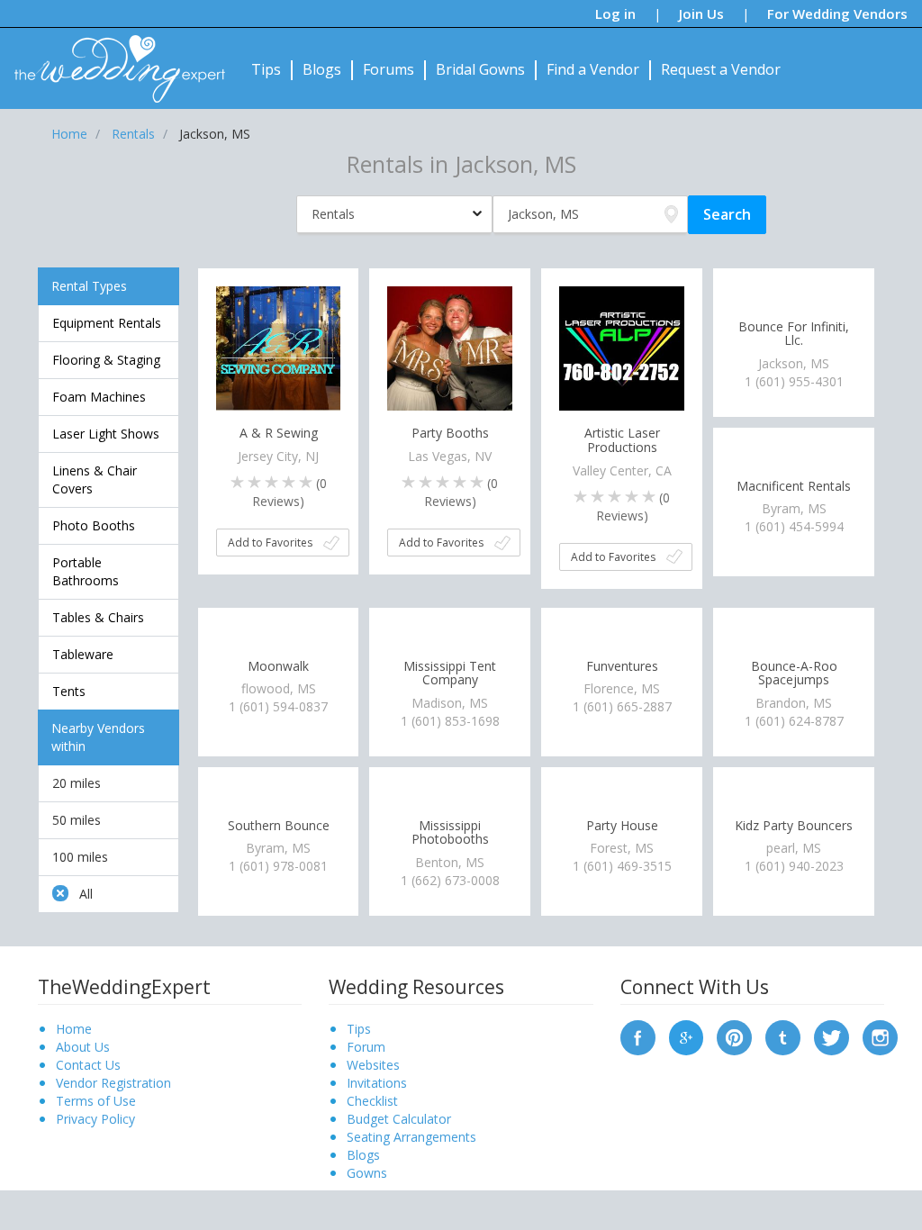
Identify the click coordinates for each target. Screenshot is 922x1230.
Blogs (322, 69)
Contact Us (88, 1064)
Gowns (367, 1172)
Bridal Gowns (480, 69)
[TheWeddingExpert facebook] (637, 1036)
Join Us (701, 14)
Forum (366, 1046)
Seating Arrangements (411, 1136)
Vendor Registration (113, 1082)
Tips (266, 69)
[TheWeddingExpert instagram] (880, 1036)
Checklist (372, 1100)
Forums (388, 69)
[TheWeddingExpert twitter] (831, 1036)
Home (74, 1028)
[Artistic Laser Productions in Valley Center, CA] (621, 347)
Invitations (377, 1082)
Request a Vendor (721, 69)
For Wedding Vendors (837, 14)
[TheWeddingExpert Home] (112, 59)
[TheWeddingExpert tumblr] (782, 1036)
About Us (83, 1046)
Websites (373, 1064)
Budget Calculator (399, 1118)
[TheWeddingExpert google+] (686, 1036)
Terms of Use (96, 1100)
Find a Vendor (593, 69)
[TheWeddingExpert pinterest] (734, 1036)
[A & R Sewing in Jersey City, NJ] (278, 347)
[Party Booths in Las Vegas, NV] (449, 347)
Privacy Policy (95, 1118)
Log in (615, 14)
